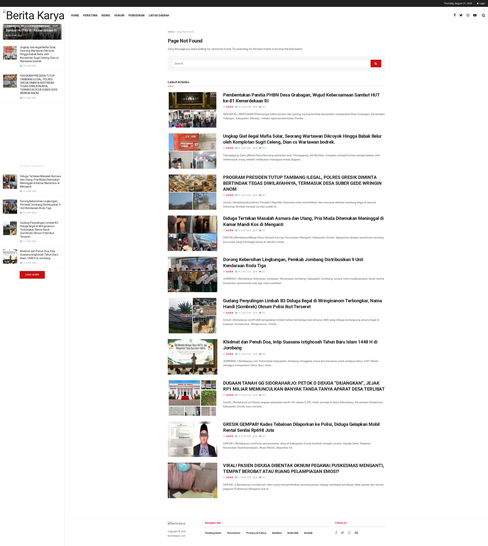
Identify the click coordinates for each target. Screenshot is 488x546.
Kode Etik (292, 533)
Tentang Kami (213, 533)
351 (263, 477)
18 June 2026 (244, 271)
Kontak (308, 533)
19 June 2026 (244, 230)
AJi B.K (229, 107)
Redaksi (277, 533)
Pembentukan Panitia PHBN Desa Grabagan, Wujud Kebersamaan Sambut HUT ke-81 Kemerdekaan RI (31, 26)
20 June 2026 (244, 107)
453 (263, 395)
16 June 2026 (244, 354)
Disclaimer (234, 533)
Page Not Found (185, 32)
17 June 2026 (244, 313)
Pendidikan (136, 15)
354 (263, 436)
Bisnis (106, 15)
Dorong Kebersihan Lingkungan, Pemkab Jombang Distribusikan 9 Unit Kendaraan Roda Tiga (40, 205)
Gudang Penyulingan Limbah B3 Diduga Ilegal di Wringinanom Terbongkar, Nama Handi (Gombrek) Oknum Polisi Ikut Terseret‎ (39, 229)
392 (263, 313)
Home (75, 15)
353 (263, 195)
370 (263, 148)
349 (263, 107)
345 (263, 271)
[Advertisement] (32, 134)
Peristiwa (90, 15)
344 (263, 354)
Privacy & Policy (256, 533)
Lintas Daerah (159, 15)
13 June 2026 (244, 477)
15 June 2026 (244, 436)
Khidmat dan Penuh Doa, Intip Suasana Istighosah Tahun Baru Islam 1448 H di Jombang (39, 255)
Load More (32, 274)
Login (482, 3)
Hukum (119, 15)
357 (263, 230)
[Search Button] (376, 63)
